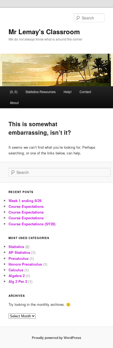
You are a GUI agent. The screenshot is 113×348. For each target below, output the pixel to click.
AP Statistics (19, 252)
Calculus (16, 269)
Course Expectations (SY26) (32, 223)
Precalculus (19, 258)
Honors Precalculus (25, 264)
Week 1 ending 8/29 (25, 200)
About (14, 102)
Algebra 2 (17, 275)
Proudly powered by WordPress (56, 337)
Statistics (16, 246)
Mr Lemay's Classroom (44, 31)
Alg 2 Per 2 (18, 281)
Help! (68, 91)
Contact (85, 91)
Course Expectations (26, 206)
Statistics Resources (41, 91)
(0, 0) (14, 91)
